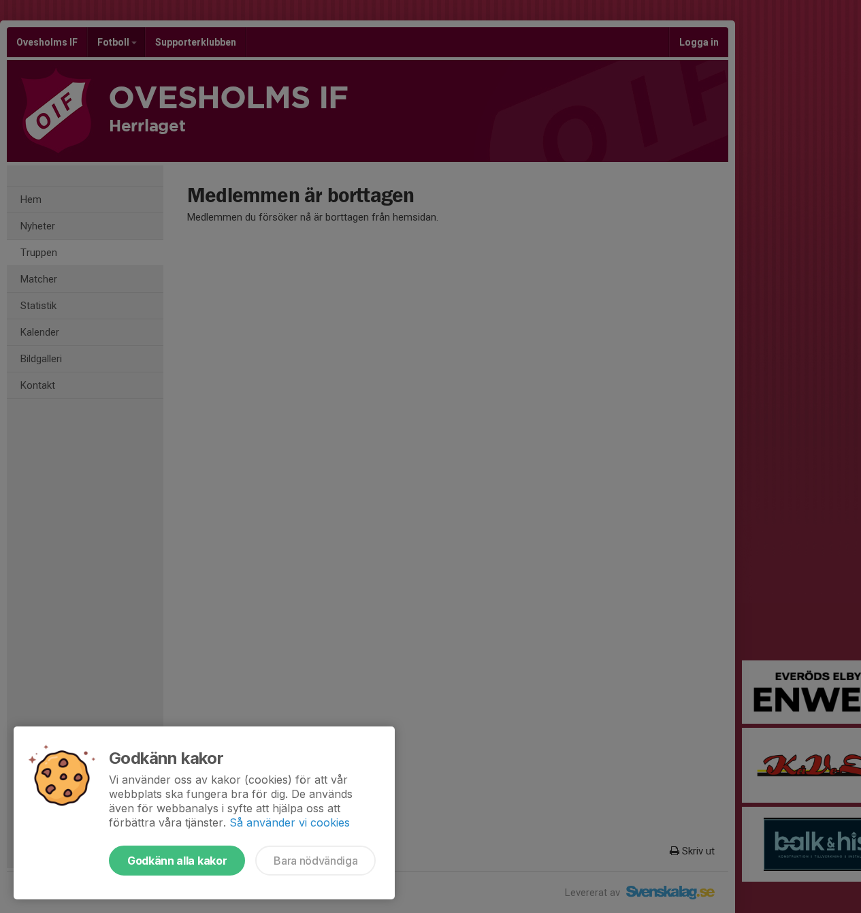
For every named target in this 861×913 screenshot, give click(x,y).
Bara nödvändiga (315, 860)
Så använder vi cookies (289, 822)
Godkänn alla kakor (177, 860)
